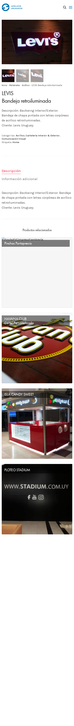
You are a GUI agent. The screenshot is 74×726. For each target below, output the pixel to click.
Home (15, 142)
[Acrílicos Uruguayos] (12, 7)
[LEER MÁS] (7, 302)
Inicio (4, 85)
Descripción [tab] (11, 171)
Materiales (14, 85)
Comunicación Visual (14, 138)
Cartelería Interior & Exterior (43, 135)
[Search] (64, 7)
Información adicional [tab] (20, 179)
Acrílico (26, 85)
